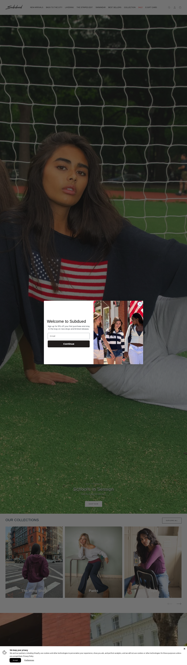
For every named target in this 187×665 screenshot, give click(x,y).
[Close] (184, 648)
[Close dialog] (140, 304)
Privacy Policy (28, 656)
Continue (68, 343)
